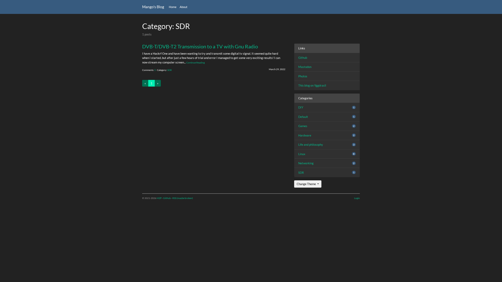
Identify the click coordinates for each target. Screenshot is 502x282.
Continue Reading (195, 62)
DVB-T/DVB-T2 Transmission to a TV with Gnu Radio (200, 46)
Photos (302, 76)
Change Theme (306, 184)
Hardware (304, 135)
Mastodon (304, 67)
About (183, 7)
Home (172, 7)
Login (357, 198)
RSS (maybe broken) (182, 198)
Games (302, 126)
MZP (159, 198)
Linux (301, 154)
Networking (306, 163)
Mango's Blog (153, 7)
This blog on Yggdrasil (312, 85)
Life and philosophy (310, 144)
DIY (300, 107)
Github (302, 57)
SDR (169, 70)
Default (303, 116)
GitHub (167, 198)
